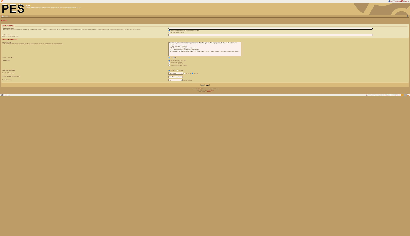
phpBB (199, 89)
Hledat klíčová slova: (8, 28)
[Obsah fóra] (13, 8)
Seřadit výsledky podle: (8, 73)
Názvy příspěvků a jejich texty (178, 60)
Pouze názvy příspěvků (176, 63)
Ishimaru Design (210, 90)
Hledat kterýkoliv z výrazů (177, 32)
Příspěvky (173, 70)
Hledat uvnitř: (6, 60)
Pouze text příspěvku (176, 62)
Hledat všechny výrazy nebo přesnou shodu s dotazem (184, 30)
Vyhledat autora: (6, 34)
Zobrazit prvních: (7, 79)
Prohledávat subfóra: (8, 57)
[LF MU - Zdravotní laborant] (205, 46)
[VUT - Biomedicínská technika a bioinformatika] (205, 50)
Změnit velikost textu (407, 16)
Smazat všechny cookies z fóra (392, 95)
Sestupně (196, 73)
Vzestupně (188, 73)
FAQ (391, 1)
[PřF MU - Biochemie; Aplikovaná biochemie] (205, 48)
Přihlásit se (406, 1)
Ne (176, 57)
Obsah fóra (6, 16)
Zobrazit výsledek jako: (8, 70)
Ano (171, 57)
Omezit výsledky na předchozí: (11, 76)
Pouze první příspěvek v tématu (178, 65)
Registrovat (398, 1)
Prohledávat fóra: (7, 42)
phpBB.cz (209, 91)
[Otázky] (205, 44)
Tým (367, 95)
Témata (180, 70)
